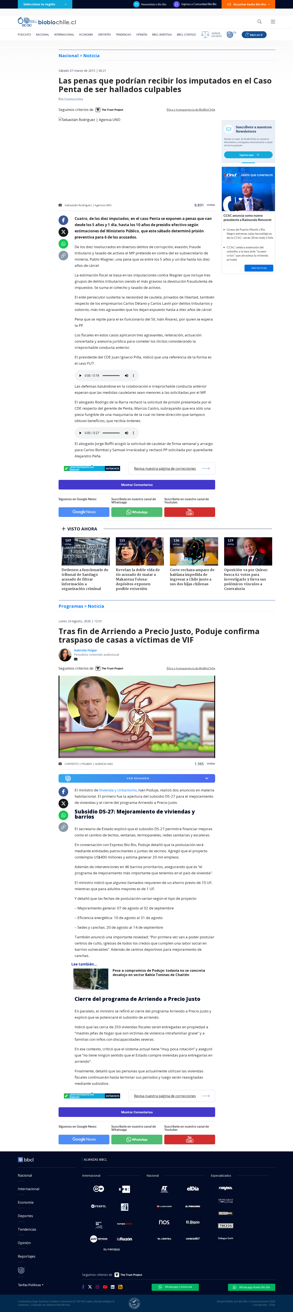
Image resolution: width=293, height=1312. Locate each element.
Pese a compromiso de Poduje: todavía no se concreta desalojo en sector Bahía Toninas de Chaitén (159, 972)
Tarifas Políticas (29, 1285)
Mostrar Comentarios (137, 485)
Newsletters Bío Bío (153, 4)
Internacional (64, 34)
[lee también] (91, 979)
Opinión (141, 34)
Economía (86, 34)
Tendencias (123, 34)
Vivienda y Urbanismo (118, 790)
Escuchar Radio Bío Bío (250, 4)
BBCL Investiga (162, 34)
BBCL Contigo (186, 34)
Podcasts (24, 34)
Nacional (42, 34)
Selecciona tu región (39, 4)
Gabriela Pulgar (85, 650)
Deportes (104, 34)
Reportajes (26, 1256)
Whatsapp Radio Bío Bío (254, 1287)
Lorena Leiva (73, 99)
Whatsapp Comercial (178, 1287)
